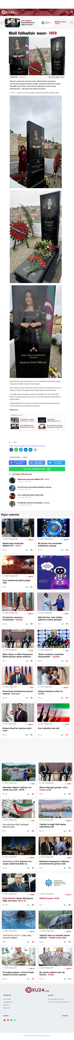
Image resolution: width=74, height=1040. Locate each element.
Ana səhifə (7, 999)
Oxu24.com (14, 93)
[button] (71, 23)
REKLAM (6, 1008)
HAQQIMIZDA (8, 1002)
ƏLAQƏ (6, 1005)
